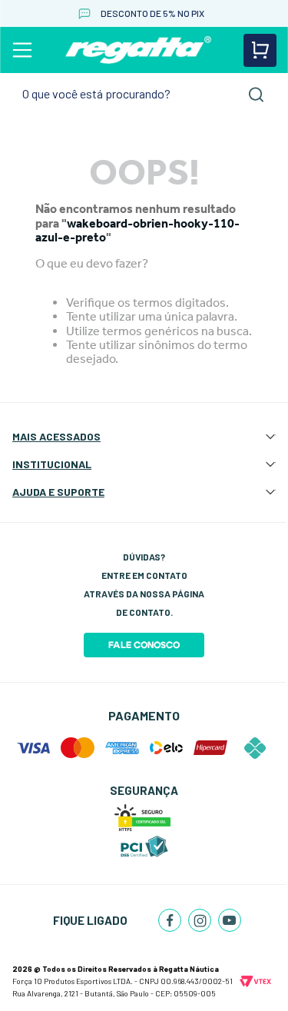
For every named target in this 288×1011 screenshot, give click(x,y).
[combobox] (144, 94)
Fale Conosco (144, 645)
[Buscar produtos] (256, 94)
